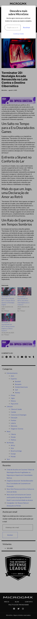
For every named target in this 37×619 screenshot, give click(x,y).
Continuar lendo (18, 34)
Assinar (26, 27)
